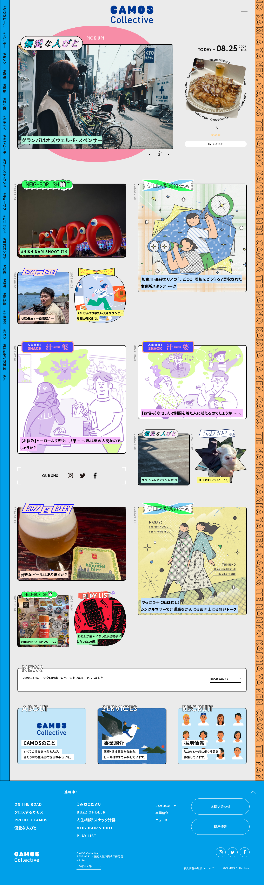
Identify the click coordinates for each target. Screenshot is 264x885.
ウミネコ (5, 388)
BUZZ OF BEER (91, 812)
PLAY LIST (86, 835)
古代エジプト (5, 244)
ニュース (162, 820)
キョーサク (5, 197)
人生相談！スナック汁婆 (96, 819)
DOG (5, 329)
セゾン (5, 54)
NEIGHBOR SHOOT (95, 827)
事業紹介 (162, 813)
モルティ (5, 118)
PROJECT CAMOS (31, 819)
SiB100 (5, 312)
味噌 (5, 278)
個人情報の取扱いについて (199, 868)
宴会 (5, 83)
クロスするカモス (29, 812)
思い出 (5, 99)
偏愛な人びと (25, 827)
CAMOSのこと (166, 806)
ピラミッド (5, 219)
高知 (5, 69)
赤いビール (5, 139)
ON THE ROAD (28, 804)
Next (178, 678)
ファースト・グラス (5, 168)
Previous (168, 678)
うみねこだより (89, 804)
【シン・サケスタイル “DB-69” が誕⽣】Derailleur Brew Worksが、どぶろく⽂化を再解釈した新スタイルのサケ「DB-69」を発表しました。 (126, 680)
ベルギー (5, 35)
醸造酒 (5, 294)
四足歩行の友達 (5, 352)
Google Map (84, 865)
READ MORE (219, 678)
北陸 (5, 264)
